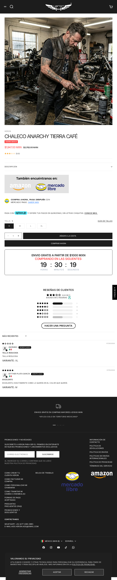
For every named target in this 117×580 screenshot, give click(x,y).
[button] (43, 303)
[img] (7, 343)
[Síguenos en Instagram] (51, 547)
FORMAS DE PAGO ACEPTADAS (13, 499)
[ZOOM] (105, 118)
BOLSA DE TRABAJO (45, 473)
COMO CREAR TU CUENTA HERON (12, 474)
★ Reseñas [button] (115, 292)
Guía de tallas (105, 221)
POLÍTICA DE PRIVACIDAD (101, 462)
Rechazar (89, 572)
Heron (8, 131)
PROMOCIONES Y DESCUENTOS (12, 511)
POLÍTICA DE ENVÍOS (99, 452)
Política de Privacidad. (83, 564)
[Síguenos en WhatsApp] (73, 547)
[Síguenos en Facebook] (43, 547)
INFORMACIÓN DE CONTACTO (97, 441)
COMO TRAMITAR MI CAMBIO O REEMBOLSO (15, 492)
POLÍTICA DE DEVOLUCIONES (97, 447)
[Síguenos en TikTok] (65, 547)
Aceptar (57, 572)
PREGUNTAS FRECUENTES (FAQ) (13, 505)
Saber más (33, 202)
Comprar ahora (58, 243)
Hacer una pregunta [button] (58, 325)
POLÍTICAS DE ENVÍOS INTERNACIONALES (99, 457)
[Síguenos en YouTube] (58, 547)
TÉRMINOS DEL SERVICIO (101, 466)
